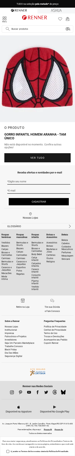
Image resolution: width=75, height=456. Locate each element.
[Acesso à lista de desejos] (60, 20)
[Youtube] (29, 393)
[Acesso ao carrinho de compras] (67, 20)
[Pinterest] (20, 393)
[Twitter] (46, 393)
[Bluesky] (63, 393)
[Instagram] (12, 393)
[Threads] (54, 393)
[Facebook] (37, 393)
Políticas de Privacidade (50, 441)
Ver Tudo (37, 157)
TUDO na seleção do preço (37, 4)
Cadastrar (39, 201)
